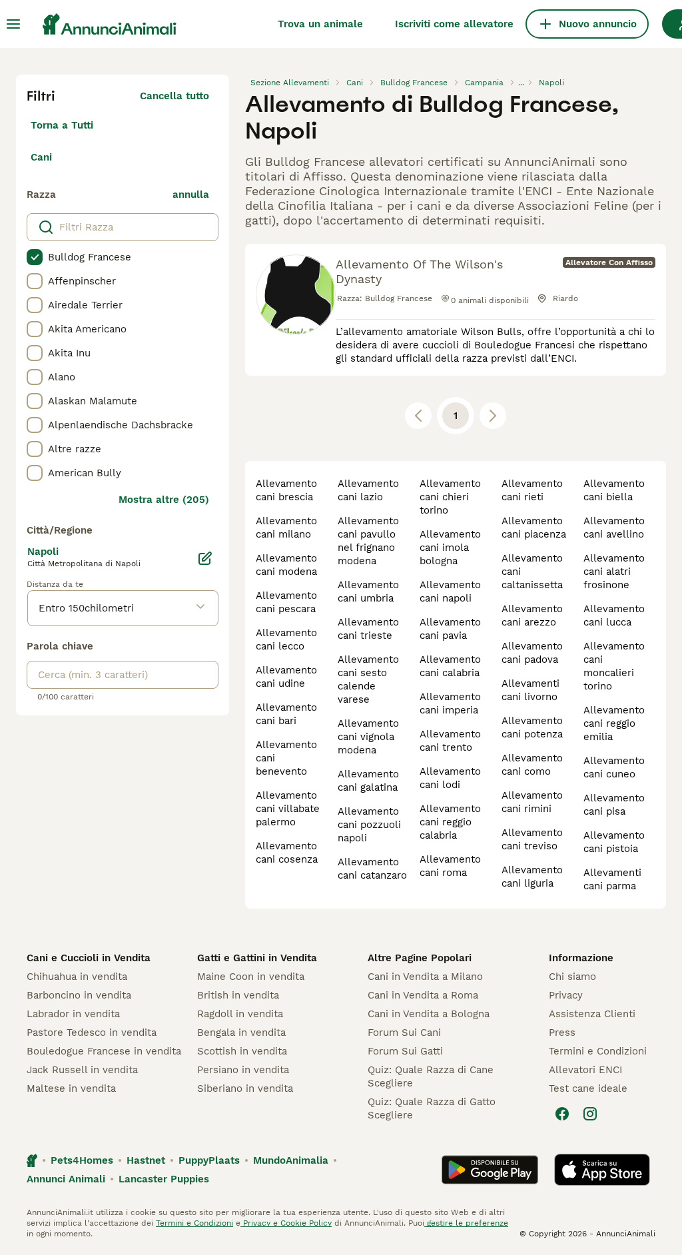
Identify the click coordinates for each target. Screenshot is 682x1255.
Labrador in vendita (73, 1014)
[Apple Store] (602, 1170)
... (521, 82)
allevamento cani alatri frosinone (614, 571)
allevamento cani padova (532, 652)
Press (562, 1033)
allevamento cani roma (450, 866)
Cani (41, 157)
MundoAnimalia (290, 1160)
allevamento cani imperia (450, 703)
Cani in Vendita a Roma (423, 995)
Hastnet (146, 1160)
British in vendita (238, 995)
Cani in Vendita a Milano (425, 977)
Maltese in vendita (71, 1088)
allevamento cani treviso (532, 839)
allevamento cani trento (450, 740)
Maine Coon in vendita (250, 977)
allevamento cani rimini (532, 802)
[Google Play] (490, 1170)
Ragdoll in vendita (240, 1014)
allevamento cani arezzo (532, 615)
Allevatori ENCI (585, 1070)
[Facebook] (562, 1113)
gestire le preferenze (466, 1223)
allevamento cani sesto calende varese (368, 679)
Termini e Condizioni (598, 1051)
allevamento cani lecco (286, 639)
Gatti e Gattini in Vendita (257, 958)
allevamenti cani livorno (530, 690)
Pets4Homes (82, 1160)
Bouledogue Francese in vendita (104, 1051)
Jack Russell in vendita (82, 1070)
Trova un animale (320, 24)
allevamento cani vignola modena (368, 736)
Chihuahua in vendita (77, 977)
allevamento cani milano (286, 527)
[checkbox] (34, 257)
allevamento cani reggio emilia (614, 723)
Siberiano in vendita (245, 1088)
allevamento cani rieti (532, 490)
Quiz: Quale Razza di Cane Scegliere (431, 1076)
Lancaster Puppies (164, 1179)
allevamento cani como (532, 764)
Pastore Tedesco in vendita (92, 1033)
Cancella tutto (174, 96)
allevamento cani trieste (368, 628)
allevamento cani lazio (368, 490)
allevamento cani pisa (614, 804)
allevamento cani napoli (450, 591)
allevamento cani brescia (286, 490)
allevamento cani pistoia (614, 842)
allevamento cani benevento (286, 758)
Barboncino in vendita (79, 995)
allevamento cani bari (286, 714)
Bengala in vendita (241, 1033)
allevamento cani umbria (368, 591)
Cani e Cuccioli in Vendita (89, 958)
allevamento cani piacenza (534, 527)
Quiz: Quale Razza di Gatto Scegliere (432, 1108)
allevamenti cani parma (612, 879)
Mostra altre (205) (164, 500)
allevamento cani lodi (450, 778)
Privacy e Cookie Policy (286, 1223)
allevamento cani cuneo (614, 767)
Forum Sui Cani (404, 1033)
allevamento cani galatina (368, 780)
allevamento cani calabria (450, 666)
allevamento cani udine (286, 676)
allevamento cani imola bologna (450, 547)
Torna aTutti (62, 125)
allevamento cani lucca (614, 615)
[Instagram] (590, 1113)
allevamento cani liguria (532, 876)
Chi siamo (572, 977)
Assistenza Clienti (592, 1014)
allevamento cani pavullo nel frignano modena (368, 541)
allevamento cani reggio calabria (450, 822)
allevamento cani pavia (450, 628)
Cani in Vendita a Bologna (429, 1014)
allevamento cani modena (286, 565)
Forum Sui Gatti (405, 1051)
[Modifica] (205, 558)
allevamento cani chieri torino (450, 497)
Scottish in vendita (242, 1051)
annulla (190, 195)
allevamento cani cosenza (287, 852)
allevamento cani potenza (532, 727)
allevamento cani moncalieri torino (614, 666)
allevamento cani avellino (614, 527)
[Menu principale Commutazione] (13, 24)
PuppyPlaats (209, 1160)
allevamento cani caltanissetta (532, 571)
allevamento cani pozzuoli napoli (369, 824)
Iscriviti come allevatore (454, 24)
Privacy (566, 995)
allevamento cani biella (614, 490)
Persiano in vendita (243, 1070)
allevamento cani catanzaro (372, 868)
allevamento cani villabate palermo (288, 808)
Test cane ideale (588, 1088)
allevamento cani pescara (286, 602)
